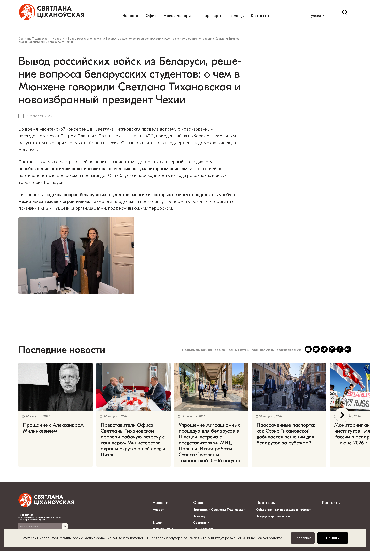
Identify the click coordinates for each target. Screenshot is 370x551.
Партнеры (211, 15)
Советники (201, 523)
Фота (157, 516)
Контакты (260, 15)
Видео (157, 523)
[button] (342, 415)
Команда (200, 516)
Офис (151, 15)
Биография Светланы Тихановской (219, 510)
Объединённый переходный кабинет (283, 510)
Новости (130, 15)
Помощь (236, 15)
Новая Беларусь (179, 15)
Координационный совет (274, 516)
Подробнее (302, 538)
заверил (136, 142)
